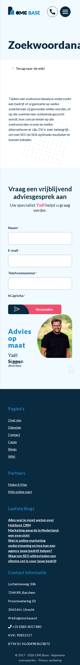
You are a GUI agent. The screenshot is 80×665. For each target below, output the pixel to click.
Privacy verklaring (50, 660)
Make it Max (17, 484)
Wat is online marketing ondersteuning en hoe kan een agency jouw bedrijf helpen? (31, 545)
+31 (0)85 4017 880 (26, 626)
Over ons (14, 420)
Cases (12, 442)
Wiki (11, 456)
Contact (14, 435)
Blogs (12, 449)
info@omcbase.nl (22, 618)
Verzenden (44, 309)
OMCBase (42, 655)
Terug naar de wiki (30, 68)
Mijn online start (20, 492)
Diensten (14, 427)
